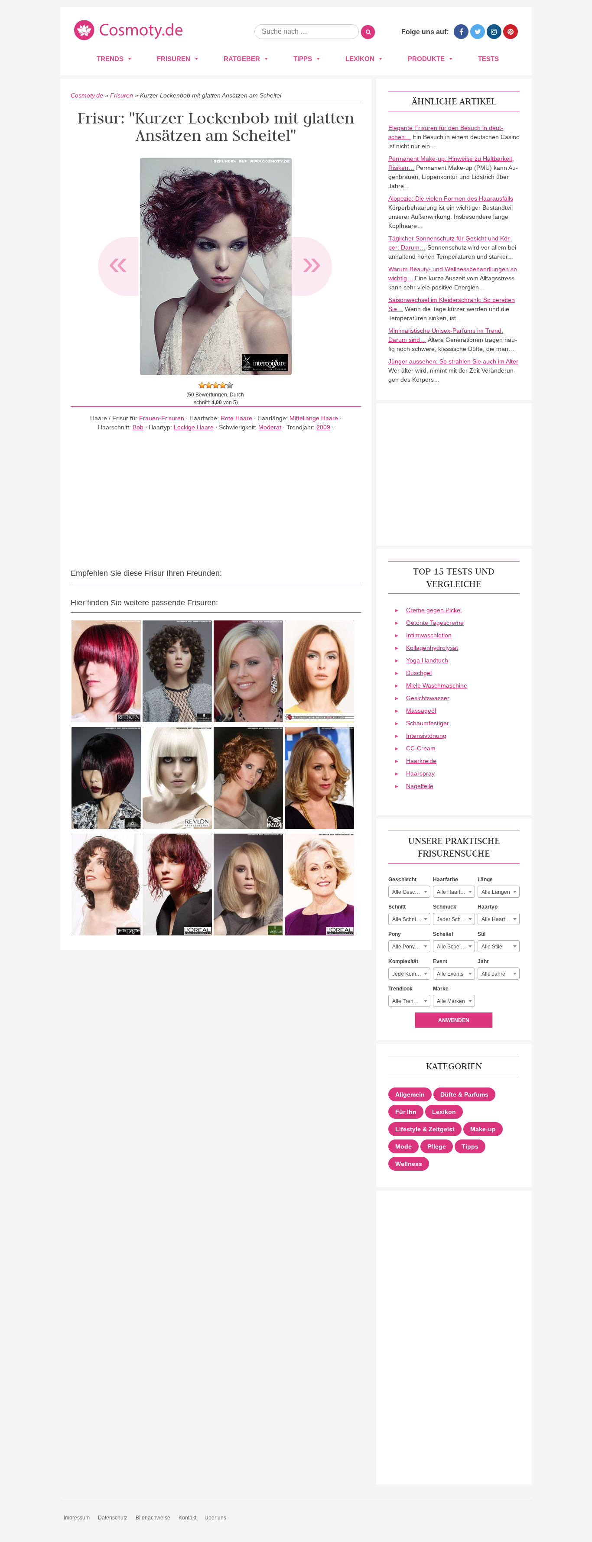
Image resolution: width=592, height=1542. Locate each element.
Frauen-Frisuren (161, 418)
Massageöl (421, 710)
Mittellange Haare (313, 418)
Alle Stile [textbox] (491, 947)
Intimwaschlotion (429, 635)
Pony (394, 934)
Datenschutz (112, 1518)
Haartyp (488, 907)
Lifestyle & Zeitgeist (425, 1129)
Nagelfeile (419, 785)
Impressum (77, 1518)
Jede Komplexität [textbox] (411, 974)
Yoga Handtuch (427, 660)
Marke (441, 989)
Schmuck (444, 907)
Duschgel (419, 672)
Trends (110, 58)
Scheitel (443, 934)
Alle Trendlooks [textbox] (410, 1001)
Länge (485, 880)
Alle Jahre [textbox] (493, 974)
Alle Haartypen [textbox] (499, 919)
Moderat (269, 427)
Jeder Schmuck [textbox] (455, 919)
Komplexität (403, 961)
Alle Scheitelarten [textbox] (456, 947)
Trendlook (400, 989)
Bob (138, 427)
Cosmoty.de (87, 95)
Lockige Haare (194, 427)
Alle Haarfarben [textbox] (455, 892)
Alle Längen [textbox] (495, 892)
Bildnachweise (153, 1518)
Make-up (483, 1129)
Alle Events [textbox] (450, 974)
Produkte (426, 58)
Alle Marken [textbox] (451, 1001)
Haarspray (420, 773)
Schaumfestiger (427, 723)
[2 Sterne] (208, 385)
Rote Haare (236, 418)
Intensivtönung (426, 735)
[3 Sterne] (215, 385)
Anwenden (453, 1020)
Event (440, 961)
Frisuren (173, 58)
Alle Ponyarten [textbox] (409, 947)
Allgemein (410, 1094)
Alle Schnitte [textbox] (407, 919)
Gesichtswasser (427, 698)
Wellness (408, 1163)
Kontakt (187, 1518)
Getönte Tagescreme (435, 622)
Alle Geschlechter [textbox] (411, 892)
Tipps (302, 58)
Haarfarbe (445, 880)
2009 (323, 427)
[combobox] (409, 892)
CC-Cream (421, 748)
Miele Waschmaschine (436, 685)
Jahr (483, 961)
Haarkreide (421, 760)
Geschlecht (402, 880)
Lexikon (359, 58)
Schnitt (397, 907)
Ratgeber (242, 58)
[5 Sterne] (229, 385)
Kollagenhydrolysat (432, 647)
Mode (403, 1146)
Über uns (215, 1518)
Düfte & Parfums (464, 1094)
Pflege (436, 1146)
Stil (481, 934)
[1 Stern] (201, 385)
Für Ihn (405, 1111)
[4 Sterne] (222, 385)
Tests (488, 58)
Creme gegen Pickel (434, 610)
